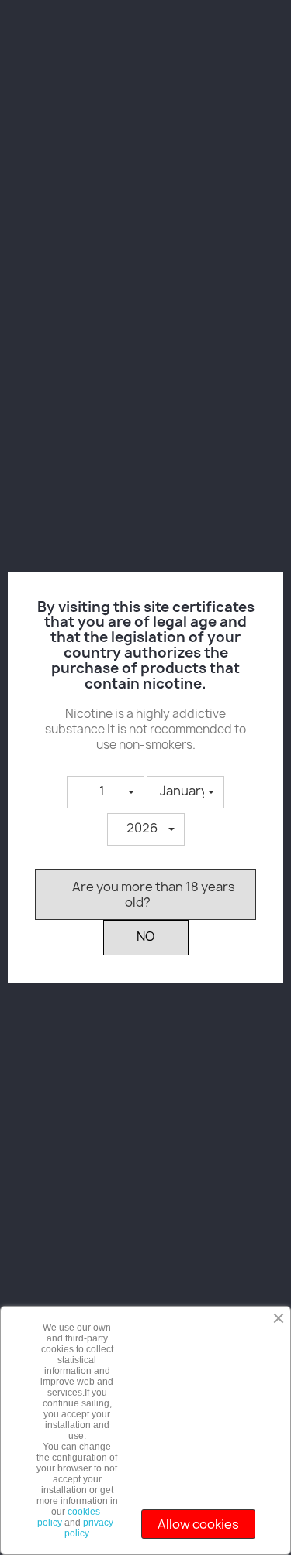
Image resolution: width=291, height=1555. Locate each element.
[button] (105, 792)
